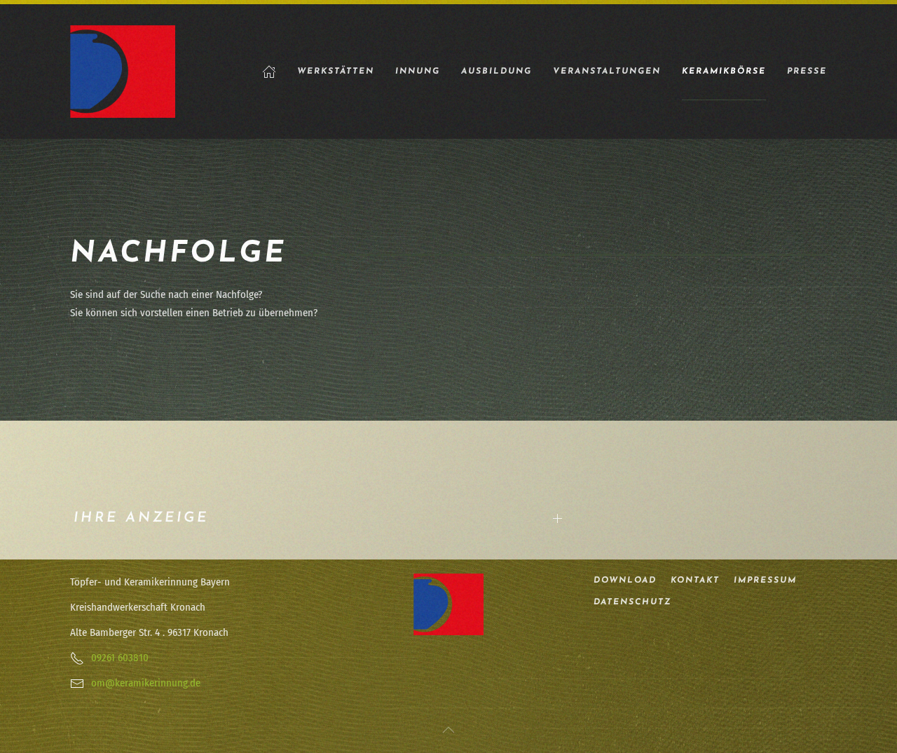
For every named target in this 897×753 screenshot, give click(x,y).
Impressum (765, 580)
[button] (448, 730)
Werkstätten (335, 71)
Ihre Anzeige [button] (141, 518)
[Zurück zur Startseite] (122, 71)
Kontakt (695, 580)
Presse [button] (807, 71)
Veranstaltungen (607, 71)
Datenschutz (632, 602)
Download (625, 580)
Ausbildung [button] (496, 71)
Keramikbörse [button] (724, 71)
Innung (417, 71)
